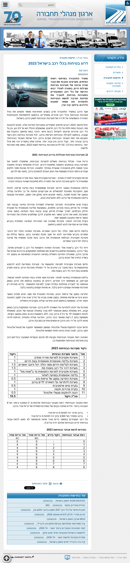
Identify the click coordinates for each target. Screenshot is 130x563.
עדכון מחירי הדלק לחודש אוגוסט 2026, (59, 514)
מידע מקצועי (115, 58)
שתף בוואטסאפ (39, 483)
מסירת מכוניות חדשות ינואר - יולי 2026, (59, 537)
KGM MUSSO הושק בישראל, (64, 500)
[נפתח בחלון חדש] (67, 557)
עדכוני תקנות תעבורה (114, 84)
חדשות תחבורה (67, 58)
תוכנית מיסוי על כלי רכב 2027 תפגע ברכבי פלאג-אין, (53, 510)
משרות (117, 72)
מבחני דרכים (114, 91)
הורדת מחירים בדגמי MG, (65, 505)
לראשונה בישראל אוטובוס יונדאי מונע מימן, (57, 532)
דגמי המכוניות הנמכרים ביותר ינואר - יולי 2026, (55, 528)
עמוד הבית (83, 58)
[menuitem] (110, 67)
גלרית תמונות (113, 67)
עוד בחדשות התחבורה (71, 495)
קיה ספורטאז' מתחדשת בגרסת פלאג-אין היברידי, (54, 523)
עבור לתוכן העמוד (65, 3)
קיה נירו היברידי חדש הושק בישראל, (61, 542)
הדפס (56, 483)
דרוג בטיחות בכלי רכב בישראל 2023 (58, 63)
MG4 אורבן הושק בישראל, (66, 519)
